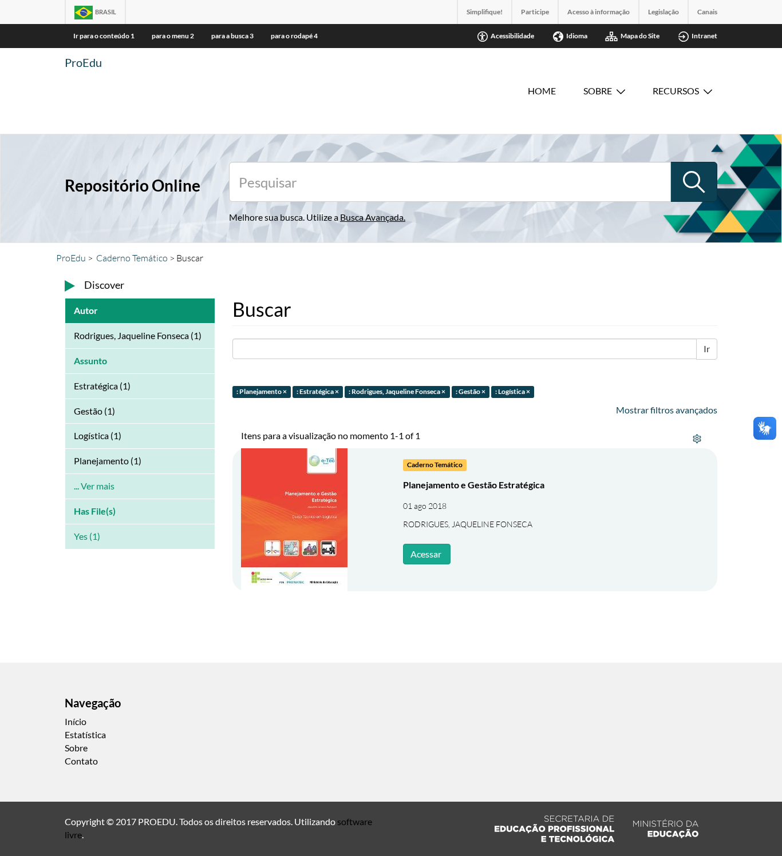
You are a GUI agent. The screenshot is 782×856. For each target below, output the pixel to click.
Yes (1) (87, 536)
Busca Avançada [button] (372, 217)
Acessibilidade (512, 35)
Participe (535, 11)
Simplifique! (485, 11)
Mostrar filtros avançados (666, 409)
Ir (707, 348)
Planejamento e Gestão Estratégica (473, 484)
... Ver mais (94, 485)
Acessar (425, 553)
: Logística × (512, 391)
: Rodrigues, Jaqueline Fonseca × (397, 391)
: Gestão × (470, 391)
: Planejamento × (261, 391)
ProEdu (83, 62)
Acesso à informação (598, 11)
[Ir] (693, 182)
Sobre (597, 90)
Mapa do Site (640, 35)
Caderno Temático (132, 258)
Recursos (676, 90)
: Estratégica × (318, 391)
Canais (707, 11)
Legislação (663, 11)
